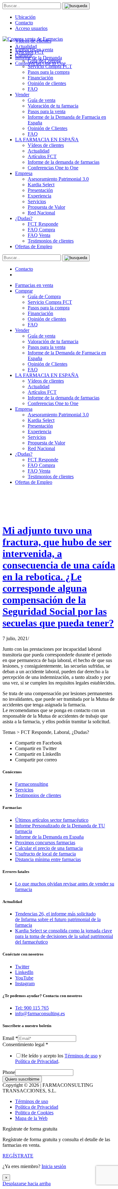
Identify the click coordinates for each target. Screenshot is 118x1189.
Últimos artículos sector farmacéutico (51, 820)
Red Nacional (41, 212)
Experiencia (39, 195)
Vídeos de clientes (46, 145)
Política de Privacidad (36, 1061)
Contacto (24, 22)
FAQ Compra (41, 229)
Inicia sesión (54, 1166)
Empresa (23, 173)
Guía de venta (41, 100)
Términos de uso (81, 1055)
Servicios (37, 201)
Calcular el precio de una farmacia (49, 848)
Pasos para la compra (49, 72)
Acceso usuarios (31, 28)
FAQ (33, 89)
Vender (22, 94)
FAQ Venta (39, 235)
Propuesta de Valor (46, 207)
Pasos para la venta (46, 111)
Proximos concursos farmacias (45, 842)
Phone (9, 1072)
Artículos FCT (42, 156)
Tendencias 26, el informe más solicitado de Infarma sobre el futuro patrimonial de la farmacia (58, 919)
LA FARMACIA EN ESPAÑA (47, 139)
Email (10, 1038)
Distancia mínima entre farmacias (48, 859)
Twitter (22, 966)
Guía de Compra (44, 296)
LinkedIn (24, 972)
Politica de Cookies (34, 1112)
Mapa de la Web (31, 1118)
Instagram (25, 983)
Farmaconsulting (31, 784)
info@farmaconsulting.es (40, 1013)
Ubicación (25, 17)
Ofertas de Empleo (33, 246)
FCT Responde (43, 224)
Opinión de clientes (47, 83)
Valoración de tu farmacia (53, 105)
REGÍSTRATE (18, 1155)
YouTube (24, 978)
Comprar (24, 290)
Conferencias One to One (53, 167)
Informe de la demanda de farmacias (63, 162)
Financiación (40, 77)
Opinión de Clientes (47, 128)
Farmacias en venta (34, 285)
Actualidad (38, 150)
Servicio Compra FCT (50, 302)
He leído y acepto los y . (58, 1058)
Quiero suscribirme (22, 1079)
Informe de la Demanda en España (49, 837)
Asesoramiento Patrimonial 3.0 (58, 179)
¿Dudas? (23, 218)
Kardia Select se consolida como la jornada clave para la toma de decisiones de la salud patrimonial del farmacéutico (64, 936)
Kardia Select (41, 184)
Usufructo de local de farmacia (45, 853)
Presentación (40, 190)
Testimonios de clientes (51, 240)
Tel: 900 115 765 (32, 1008)
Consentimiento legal (25, 1044)
